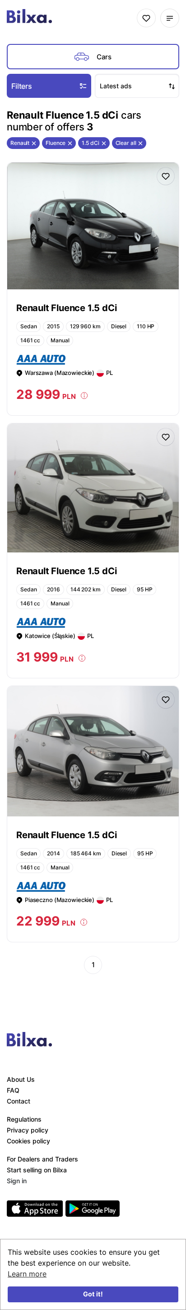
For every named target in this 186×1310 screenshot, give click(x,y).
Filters (21, 86)
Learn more (27, 1273)
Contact (18, 1101)
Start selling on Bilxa (37, 1170)
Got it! (93, 1294)
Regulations (24, 1119)
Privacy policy (27, 1130)
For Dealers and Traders (42, 1159)
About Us (21, 1079)
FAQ (13, 1090)
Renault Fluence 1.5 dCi (66, 307)
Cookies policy (28, 1141)
